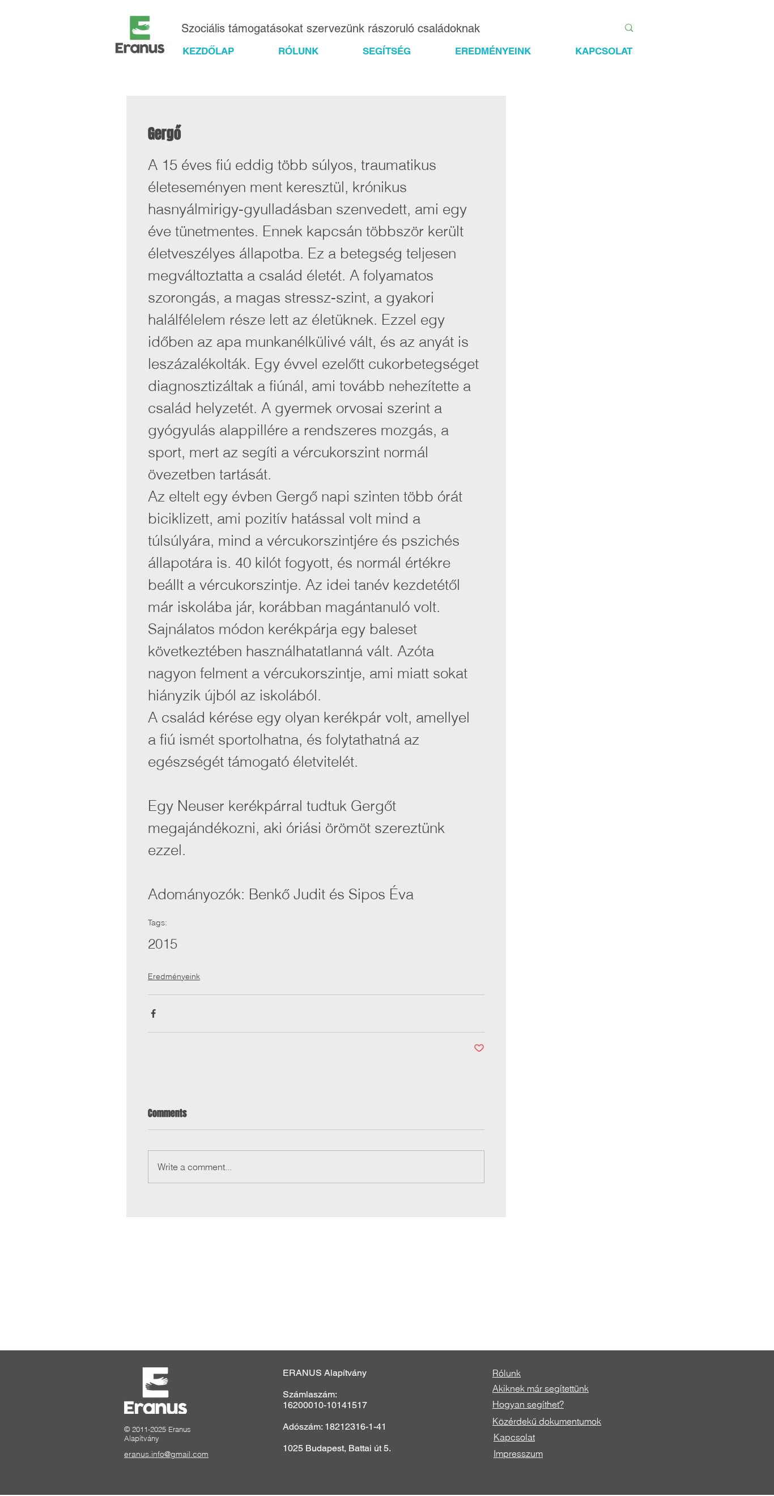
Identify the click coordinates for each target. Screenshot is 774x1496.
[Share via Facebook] (153, 1013)
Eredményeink (174, 976)
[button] (397, 51)
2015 (162, 944)
